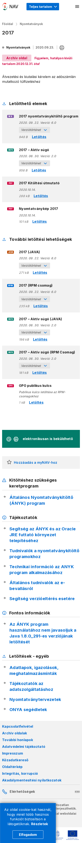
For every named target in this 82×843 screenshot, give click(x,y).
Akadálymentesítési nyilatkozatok (31, 780)
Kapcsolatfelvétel (17, 726)
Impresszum (12, 753)
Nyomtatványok (31, 24)
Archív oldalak (14, 733)
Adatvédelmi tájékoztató (23, 746)
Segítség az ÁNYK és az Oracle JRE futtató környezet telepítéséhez (42, 534)
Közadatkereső (15, 760)
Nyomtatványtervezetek (35, 699)
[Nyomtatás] (61, 48)
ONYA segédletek (28, 709)
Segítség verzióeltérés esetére (42, 598)
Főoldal (7, 24)
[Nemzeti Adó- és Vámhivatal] (10, 6)
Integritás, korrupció (20, 773)
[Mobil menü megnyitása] (77, 6)
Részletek (39, 824)
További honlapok (17, 740)
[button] (9, 462)
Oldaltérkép (12, 767)
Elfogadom (28, 834)
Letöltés (39, 137)
